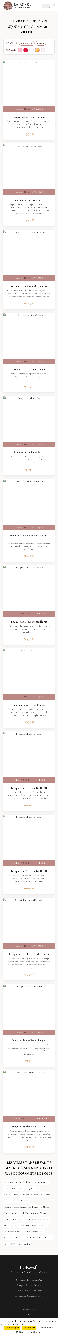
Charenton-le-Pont (40, 1219)
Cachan (26, 1219)
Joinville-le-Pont (29, 1237)
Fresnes (7, 1225)
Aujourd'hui (26, 43)
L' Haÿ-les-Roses (30, 1213)
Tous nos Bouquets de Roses (29, 1290)
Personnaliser (46, 1328)
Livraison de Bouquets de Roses (29, 1295)
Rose (20, 50)
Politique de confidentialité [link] (29, 1332)
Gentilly (26, 1244)
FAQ (29, 1304)
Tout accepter (12, 1328)
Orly (48, 1225)
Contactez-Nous (29, 1309)
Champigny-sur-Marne (39, 1182)
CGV (29, 1314)
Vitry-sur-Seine (11, 1182)
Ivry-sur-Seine (33, 1188)
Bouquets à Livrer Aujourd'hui (29, 1280)
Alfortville (23, 1200)
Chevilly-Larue (46, 1237)
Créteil (23, 1182)
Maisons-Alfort (11, 1194)
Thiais (43, 1213)
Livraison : (12, 43)
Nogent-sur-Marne (12, 1213)
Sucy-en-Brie (37, 1225)
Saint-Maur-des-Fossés (14, 1188)
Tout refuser (29, 1328)
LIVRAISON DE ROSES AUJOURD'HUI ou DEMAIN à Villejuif (29, 26)
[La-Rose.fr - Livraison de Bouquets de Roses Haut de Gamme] (17, 5)
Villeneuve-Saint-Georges (15, 1206)
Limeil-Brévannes (21, 1225)
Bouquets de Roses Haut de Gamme (29, 1272)
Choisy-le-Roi (10, 1200)
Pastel (43, 50)
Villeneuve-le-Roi (11, 1237)
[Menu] (54, 6)
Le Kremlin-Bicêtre (12, 1231)
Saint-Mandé (39, 1231)
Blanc (31, 50)
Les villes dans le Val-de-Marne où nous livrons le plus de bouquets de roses (28, 1168)
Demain (41, 43)
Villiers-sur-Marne (12, 1219)
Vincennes (45, 1194)
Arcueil (27, 1231)
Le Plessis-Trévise (12, 1244)
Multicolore (37, 50)
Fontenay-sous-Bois (29, 1194)
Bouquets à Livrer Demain (29, 1285)
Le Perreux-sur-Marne (39, 1206)
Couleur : (11, 50)
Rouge (25, 50)
